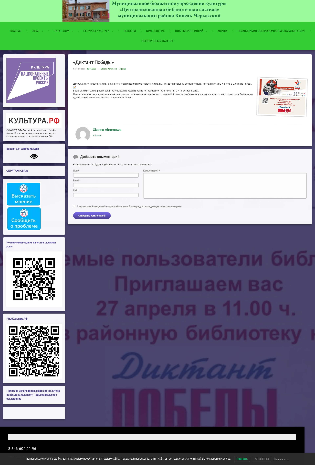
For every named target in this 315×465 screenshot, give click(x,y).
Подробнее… (281, 459)
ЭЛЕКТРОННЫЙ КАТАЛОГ (157, 41)
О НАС (35, 31)
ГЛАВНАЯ (15, 31)
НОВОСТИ (130, 31)
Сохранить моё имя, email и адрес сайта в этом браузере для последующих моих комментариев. (129, 206)
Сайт (75, 190)
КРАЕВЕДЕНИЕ (155, 31)
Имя (76, 170)
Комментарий (151, 170)
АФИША (222, 31)
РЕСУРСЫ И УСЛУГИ (96, 31)
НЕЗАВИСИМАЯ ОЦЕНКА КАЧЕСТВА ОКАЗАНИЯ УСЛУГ (271, 31)
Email (77, 180)
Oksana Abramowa (109, 69)
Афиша (123, 69)
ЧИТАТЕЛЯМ (61, 31)
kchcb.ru (97, 135)
